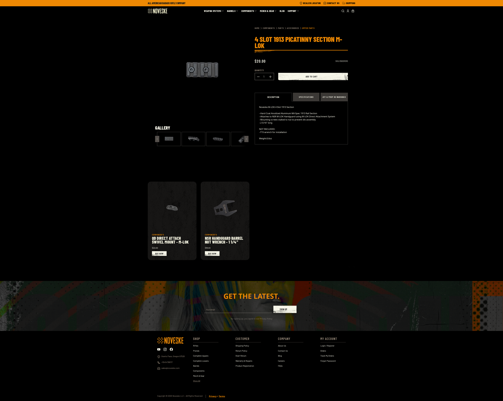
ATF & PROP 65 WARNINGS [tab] (334, 97)
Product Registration (245, 366)
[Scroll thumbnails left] (157, 139)
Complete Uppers (200, 356)
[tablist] (301, 97)
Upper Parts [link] (308, 28)
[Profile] (348, 11)
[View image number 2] (193, 139)
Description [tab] (273, 97)
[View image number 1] (169, 139)
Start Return (241, 356)
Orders (323, 351)
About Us (282, 346)
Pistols (196, 351)
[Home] (157, 11)
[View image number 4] (243, 139)
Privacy (213, 396)
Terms (222, 396)
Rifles (195, 346)
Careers (281, 361)
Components (198, 371)
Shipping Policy (242, 346)
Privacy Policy (266, 318)
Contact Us (283, 351)
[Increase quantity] (270, 76)
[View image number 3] (218, 139)
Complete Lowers (201, 361)
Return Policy (241, 351)
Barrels (196, 366)
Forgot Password (328, 361)
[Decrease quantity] (258, 76)
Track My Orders (327, 356)
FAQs (280, 366)
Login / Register (327, 346)
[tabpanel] (301, 122)
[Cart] (353, 11)
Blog (280, 356)
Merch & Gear (198, 376)
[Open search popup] (343, 11)
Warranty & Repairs (244, 361)
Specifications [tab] (306, 97)
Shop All (196, 381)
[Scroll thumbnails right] (246, 139)
